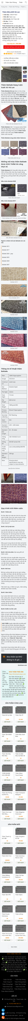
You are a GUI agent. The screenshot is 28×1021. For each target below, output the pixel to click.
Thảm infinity (19, 914)
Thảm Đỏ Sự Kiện (7, 715)
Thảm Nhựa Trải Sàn (20, 989)
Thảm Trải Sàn (7, 979)
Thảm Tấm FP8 (6, 895)
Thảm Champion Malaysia (20, 793)
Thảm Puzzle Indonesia (5, 915)
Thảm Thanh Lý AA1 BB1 (6, 837)
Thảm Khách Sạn (8, 986)
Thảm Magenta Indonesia (19, 813)
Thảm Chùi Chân (20, 986)
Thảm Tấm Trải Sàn (20, 984)
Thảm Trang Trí (7, 982)
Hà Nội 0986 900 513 (15, 1003)
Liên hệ (21, 1015)
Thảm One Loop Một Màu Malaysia (6, 814)
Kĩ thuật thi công (21, 1013)
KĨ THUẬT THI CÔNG (10, 60)
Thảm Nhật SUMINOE (7, 991)
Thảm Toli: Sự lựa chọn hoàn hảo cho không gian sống (7, 936)
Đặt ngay (7, 722)
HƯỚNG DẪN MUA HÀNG (11, 58)
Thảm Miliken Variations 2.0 (6, 876)
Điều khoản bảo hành (11, 1015)
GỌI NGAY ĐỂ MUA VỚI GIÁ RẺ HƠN (14, 47)
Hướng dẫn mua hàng (8, 1013)
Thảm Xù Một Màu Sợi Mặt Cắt (20, 755)
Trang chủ (4, 7)
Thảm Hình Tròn (6, 856)
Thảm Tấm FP (19, 715)
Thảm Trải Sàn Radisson (19, 876)
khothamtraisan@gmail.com (15, 1006)
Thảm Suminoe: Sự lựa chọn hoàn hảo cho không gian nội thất (20, 936)
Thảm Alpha (18, 895)
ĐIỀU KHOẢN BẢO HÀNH (11, 63)
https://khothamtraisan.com (17, 674)
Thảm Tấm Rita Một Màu (6, 755)
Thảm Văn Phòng (11, 2)
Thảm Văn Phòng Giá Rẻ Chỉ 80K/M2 (7, 794)
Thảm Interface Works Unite (19, 857)
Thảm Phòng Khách (20, 982)
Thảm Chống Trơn (7, 989)
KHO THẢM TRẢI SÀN (16, 672)
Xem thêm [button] (14, 947)
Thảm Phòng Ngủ (7, 984)
